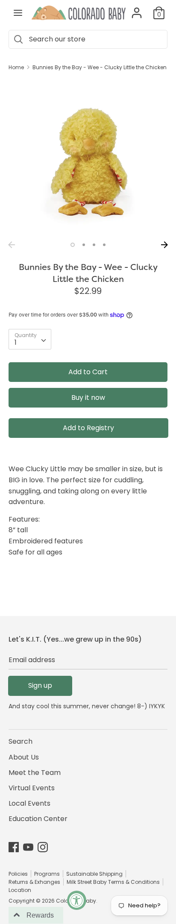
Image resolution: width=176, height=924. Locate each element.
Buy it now (88, 397)
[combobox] (30, 339)
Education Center (38, 819)
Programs (47, 873)
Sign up (40, 685)
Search (20, 741)
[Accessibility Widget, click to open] (76, 900)
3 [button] (94, 244)
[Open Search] (18, 39)
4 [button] (104, 244)
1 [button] (72, 245)
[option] (88, 157)
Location (20, 890)
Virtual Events (32, 788)
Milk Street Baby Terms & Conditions (113, 882)
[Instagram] (43, 847)
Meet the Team (35, 772)
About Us (24, 757)
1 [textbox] (16, 342)
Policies (18, 873)
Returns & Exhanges (34, 882)
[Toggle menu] (18, 13)
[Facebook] (14, 847)
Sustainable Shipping (94, 873)
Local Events (29, 803)
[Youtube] (28, 847)
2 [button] (83, 244)
